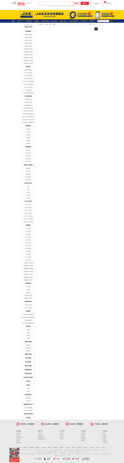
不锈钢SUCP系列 (28, 277)
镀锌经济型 (28, 348)
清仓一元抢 (53, 6)
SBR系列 (28, 398)
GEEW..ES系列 (28, 213)
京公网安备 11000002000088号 (25, 450)
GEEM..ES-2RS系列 (28, 222)
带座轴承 (91, 21)
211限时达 (40, 435)
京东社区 (73, 447)
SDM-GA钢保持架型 (28, 93)
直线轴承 (37, 21)
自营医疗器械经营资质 (69, 450)
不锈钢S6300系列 (28, 57)
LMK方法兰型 (28, 102)
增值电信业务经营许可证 (106, 453)
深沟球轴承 (29, 21)
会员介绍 (18, 435)
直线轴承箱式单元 (28, 404)
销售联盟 (67, 447)
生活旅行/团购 (19, 437)
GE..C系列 (28, 204)
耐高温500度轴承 (74, 21)
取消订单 (83, 440)
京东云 (68, 455)
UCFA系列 (28, 251)
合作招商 (38, 447)
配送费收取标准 (41, 438)
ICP (47, 450)
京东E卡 (104, 438)
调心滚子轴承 (28, 365)
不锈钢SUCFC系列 (28, 271)
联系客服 (18, 442)
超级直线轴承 (28, 70)
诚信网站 (57, 458)
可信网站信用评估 (38, 458)
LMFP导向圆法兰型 (28, 108)
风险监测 (79, 447)
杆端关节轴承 (28, 341)
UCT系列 (28, 237)
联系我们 (26, 447)
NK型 (28, 329)
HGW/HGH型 (28, 305)
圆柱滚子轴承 (63, 21)
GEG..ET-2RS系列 (28, 219)
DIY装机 (104, 435)
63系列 (28, 135)
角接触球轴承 (28, 369)
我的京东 (97, 3)
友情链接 (61, 447)
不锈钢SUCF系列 (28, 280)
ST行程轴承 (28, 90)
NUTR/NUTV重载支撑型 (28, 317)
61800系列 (28, 158)
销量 (54, 24)
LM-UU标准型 (28, 72)
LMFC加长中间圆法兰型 (28, 116)
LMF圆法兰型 (28, 99)
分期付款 (61, 437)
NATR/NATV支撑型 (28, 314)
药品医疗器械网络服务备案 (56, 450)
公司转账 (61, 438)
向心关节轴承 (28, 201)
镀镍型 (28, 345)
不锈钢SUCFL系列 (28, 274)
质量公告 (85, 447)
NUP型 (28, 198)
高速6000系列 (28, 34)
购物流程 (18, 433)
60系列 (28, 129)
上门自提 (40, 433)
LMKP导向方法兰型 (28, 111)
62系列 (28, 132)
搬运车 (73, 6)
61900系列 (28, 161)
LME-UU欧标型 (28, 87)
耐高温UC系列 (28, 295)
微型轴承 (28, 125)
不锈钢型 (28, 350)
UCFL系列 (28, 260)
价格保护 (83, 435)
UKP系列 (28, 234)
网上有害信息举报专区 (66, 458)
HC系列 (28, 292)
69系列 (28, 140)
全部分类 (19, 21)
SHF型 (28, 391)
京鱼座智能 (105, 442)
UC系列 (28, 286)
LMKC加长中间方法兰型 (28, 119)
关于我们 (20, 447)
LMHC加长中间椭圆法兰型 (28, 122)
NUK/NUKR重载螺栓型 (28, 323)
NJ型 (28, 189)
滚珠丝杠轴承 (28, 373)
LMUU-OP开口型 (28, 78)
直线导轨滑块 (28, 301)
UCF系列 (28, 228)
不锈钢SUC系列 (28, 298)
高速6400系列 (28, 43)
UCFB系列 (28, 254)
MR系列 (28, 143)
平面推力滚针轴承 (28, 413)
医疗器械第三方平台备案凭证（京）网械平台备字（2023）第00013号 (75, 453)
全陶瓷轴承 (84, 21)
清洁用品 (58, 6)
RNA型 (28, 335)
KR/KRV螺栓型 (28, 320)
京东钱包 (63, 455)
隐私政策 (91, 447)
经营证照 (55, 453)
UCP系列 (28, 231)
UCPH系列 (28, 248)
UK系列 (28, 289)
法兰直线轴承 (28, 96)
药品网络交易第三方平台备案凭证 (83, 450)
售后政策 (83, 433)
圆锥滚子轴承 (45, 21)
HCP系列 (28, 240)
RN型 (28, 195)
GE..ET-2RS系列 (28, 216)
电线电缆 (63, 6)
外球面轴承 (28, 283)
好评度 (46, 24)
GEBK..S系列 (28, 207)
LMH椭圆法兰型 (28, 105)
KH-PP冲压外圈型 (28, 84)
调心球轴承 (54, 21)
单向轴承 (28, 417)
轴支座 (28, 385)
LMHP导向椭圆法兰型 (28, 114)
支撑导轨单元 (28, 394)
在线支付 (61, 435)
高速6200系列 (28, 37)
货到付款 (61, 433)
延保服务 (104, 437)
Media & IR (103, 447)
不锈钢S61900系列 (28, 63)
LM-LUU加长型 (28, 75)
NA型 (28, 332)
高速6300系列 (28, 40)
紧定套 (28, 381)
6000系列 (28, 150)
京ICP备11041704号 (39, 450)
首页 (13, 21)
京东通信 (104, 440)
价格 (51, 24)
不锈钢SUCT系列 (28, 265)
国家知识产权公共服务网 (85, 458)
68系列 (28, 137)
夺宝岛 (104, 433)
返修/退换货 (83, 438)
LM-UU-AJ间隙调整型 (28, 81)
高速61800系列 (28, 46)
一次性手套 (68, 6)
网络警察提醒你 (48, 458)
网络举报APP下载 (76, 458)
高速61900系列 (28, 49)
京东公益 (97, 447)
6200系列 (28, 153)
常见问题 (18, 438)
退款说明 (83, 437)
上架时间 (41, 24)
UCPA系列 (28, 245)
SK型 (28, 388)
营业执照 (96, 453)
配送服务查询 (41, 437)
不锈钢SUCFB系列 (28, 263)
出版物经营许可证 (63, 451)
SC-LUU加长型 (28, 410)
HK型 (28, 338)
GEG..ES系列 (28, 210)
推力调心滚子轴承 (28, 377)
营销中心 (49, 447)
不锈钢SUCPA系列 (28, 268)
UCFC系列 (28, 257)
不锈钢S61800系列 (28, 60)
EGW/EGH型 (28, 307)
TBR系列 (28, 401)
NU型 (28, 192)
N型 (28, 186)
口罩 (49, 6)
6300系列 (28, 156)
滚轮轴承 (28, 311)
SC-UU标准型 (28, 407)
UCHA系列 (28, 243)
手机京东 (55, 447)
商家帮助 (44, 447)
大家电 (17, 440)
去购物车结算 (108, 3)
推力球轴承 (28, 362)
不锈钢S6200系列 (28, 54)
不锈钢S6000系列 (28, 51)
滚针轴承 (28, 326)
